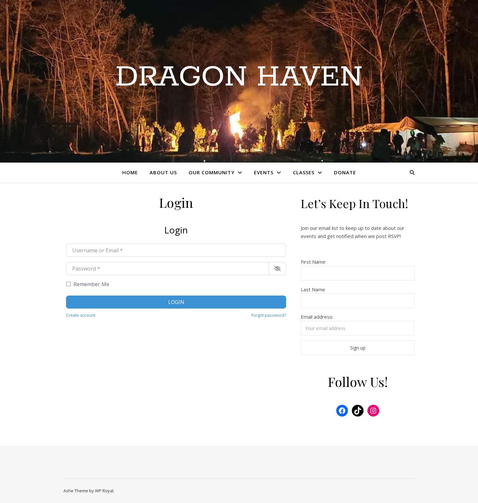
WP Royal (104, 491)
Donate (345, 172)
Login (176, 302)
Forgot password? (268, 315)
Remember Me (91, 284)
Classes (303, 172)
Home (130, 172)
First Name (313, 261)
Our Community (211, 172)
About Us (163, 172)
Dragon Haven (239, 77)
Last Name (313, 289)
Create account (80, 315)
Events (263, 172)
